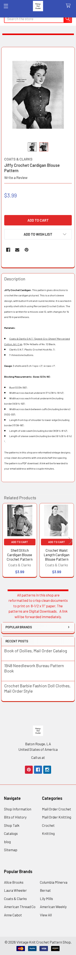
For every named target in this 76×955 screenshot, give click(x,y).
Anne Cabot (13, 915)
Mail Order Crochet (56, 809)
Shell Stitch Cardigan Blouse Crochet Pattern (20, 554)
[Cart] (69, 6)
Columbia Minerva (53, 882)
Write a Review (15, 177)
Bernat (45, 890)
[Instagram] (47, 770)
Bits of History (15, 817)
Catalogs (11, 833)
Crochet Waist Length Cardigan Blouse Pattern (56, 554)
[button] (38, 234)
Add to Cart (19, 542)
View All (46, 915)
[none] (38, 95)
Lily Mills (46, 898)
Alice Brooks (13, 882)
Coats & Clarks (15, 898)
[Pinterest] (26, 250)
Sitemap (10, 850)
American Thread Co (19, 906)
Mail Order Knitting (56, 817)
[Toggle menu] (6, 6)
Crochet (48, 825)
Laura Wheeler (15, 890)
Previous (5, 540)
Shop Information (17, 809)
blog (7, 842)
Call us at (38, 757)
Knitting (48, 833)
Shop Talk (11, 825)
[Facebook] (8, 250)
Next (70, 540)
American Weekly (53, 906)
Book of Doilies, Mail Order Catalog (35, 650)
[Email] (17, 250)
